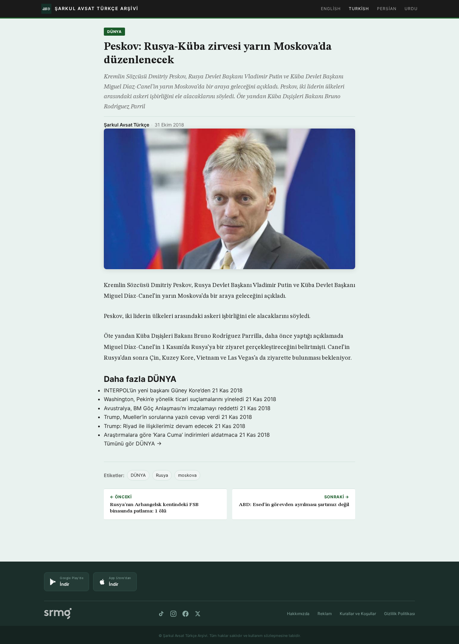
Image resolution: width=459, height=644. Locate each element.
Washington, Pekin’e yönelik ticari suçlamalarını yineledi (174, 399)
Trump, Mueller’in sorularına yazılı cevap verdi (162, 417)
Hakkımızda (298, 613)
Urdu (411, 8)
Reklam (325, 613)
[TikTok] (161, 614)
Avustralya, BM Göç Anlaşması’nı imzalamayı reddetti (171, 408)
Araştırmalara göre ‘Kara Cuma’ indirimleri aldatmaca (171, 434)
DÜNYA (114, 31)
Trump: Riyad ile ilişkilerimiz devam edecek (158, 426)
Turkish (359, 8)
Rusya (162, 475)
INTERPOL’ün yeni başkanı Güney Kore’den (157, 390)
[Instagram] (173, 614)
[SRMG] (58, 613)
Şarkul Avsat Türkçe (126, 125)
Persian (387, 8)
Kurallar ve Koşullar (358, 613)
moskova (187, 475)
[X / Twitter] (198, 614)
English (331, 8)
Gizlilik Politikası (399, 613)
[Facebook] (185, 614)
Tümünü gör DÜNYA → (133, 443)
